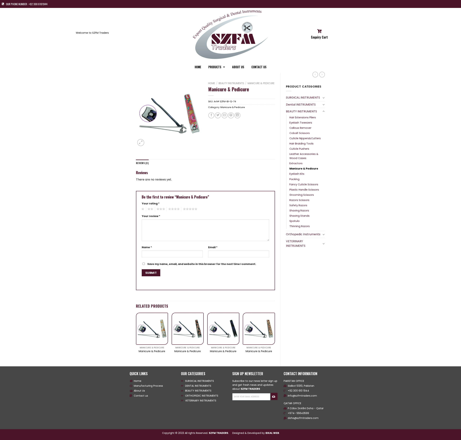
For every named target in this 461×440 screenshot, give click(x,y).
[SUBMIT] (274, 396)
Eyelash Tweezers (300, 122)
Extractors (296, 163)
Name (147, 247)
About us (238, 67)
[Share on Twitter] (218, 115)
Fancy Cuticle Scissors (303, 184)
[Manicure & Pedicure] (152, 329)
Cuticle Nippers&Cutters (305, 138)
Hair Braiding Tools (301, 143)
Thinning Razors (299, 226)
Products (214, 67)
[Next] (275, 336)
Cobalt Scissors (299, 133)
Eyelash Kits (296, 174)
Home (211, 83)
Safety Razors (298, 205)
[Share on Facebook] (211, 115)
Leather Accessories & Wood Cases (303, 156)
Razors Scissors (299, 200)
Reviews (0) (142, 163)
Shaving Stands (299, 216)
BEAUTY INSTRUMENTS (301, 111)
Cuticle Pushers (299, 149)
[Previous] (136, 336)
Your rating (151, 203)
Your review (151, 216)
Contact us (259, 67)
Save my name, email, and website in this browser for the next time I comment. (201, 264)
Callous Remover (300, 128)
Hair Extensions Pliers (302, 117)
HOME (198, 67)
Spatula (294, 221)
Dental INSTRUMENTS (301, 104)
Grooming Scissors (301, 195)
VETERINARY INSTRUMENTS (295, 243)
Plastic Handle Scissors (304, 189)
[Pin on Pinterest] (231, 115)
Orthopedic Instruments (303, 234)
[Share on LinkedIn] (237, 115)
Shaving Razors (299, 210)
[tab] (142, 163)
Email (213, 247)
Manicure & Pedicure (303, 168)
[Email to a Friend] (224, 115)
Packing (294, 179)
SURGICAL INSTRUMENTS (303, 97)
